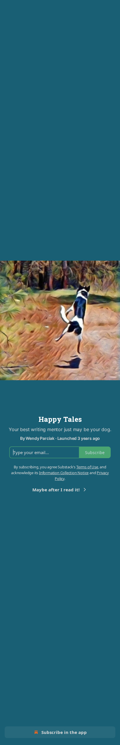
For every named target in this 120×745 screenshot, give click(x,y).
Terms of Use (87, 467)
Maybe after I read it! (56, 489)
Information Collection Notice (64, 472)
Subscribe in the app (64, 732)
